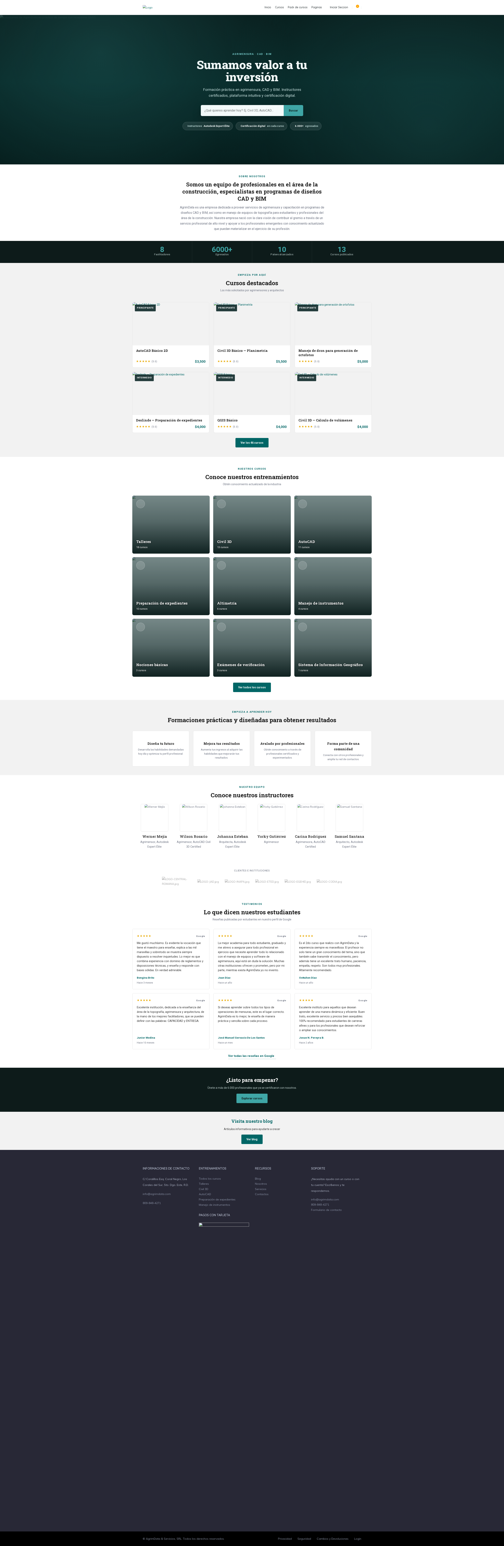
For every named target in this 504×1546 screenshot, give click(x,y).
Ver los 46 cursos (252, 442)
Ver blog (252, 1139)
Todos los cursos (210, 1178)
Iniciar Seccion (339, 7)
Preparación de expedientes (217, 1199)
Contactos (262, 1194)
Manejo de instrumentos (214, 1205)
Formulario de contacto (326, 1210)
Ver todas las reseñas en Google (251, 1056)
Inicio (268, 7)
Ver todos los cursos (252, 687)
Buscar (293, 110)
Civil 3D (203, 1189)
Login (357, 1538)
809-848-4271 (152, 1203)
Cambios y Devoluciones (332, 1538)
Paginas (316, 7)
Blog (258, 1178)
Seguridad (304, 1538)
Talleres (204, 1184)
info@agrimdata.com (157, 1194)
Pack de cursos (298, 7)
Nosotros (261, 1184)
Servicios (260, 1189)
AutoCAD (205, 1194)
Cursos (279, 7)
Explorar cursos (252, 1098)
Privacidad (285, 1538)
